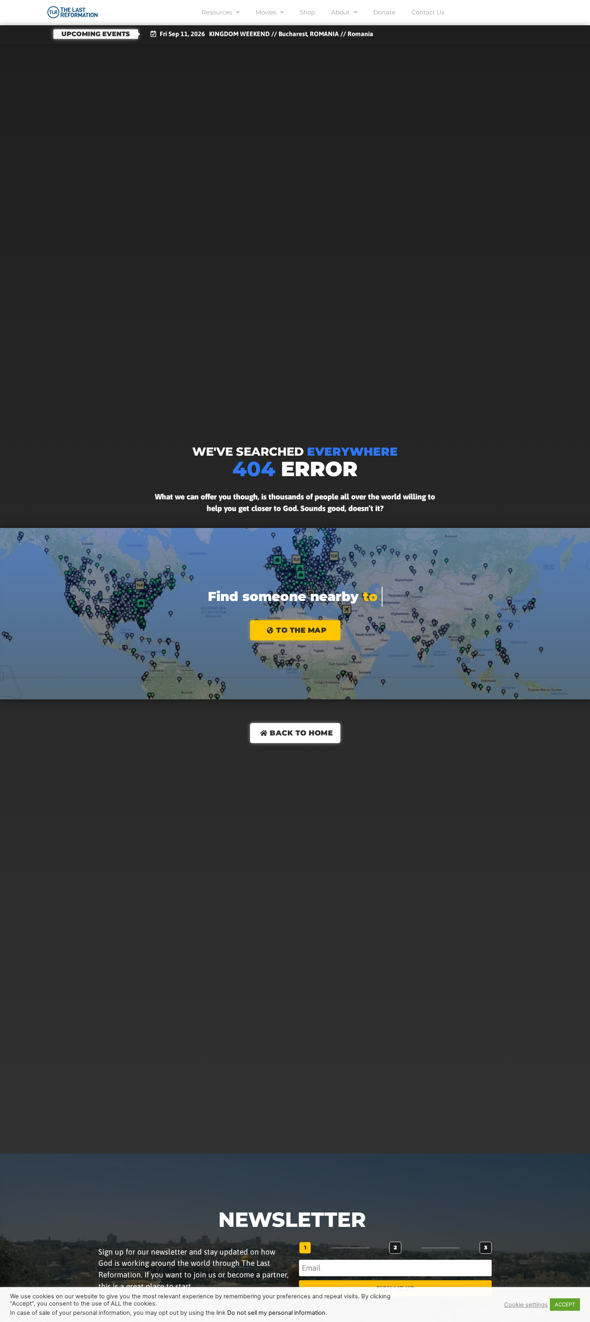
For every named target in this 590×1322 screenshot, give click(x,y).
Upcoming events (95, 34)
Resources (216, 12)
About (340, 12)
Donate (384, 12)
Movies (266, 12)
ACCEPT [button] (565, 1304)
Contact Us (427, 12)
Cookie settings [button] (526, 1304)
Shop (307, 12)
